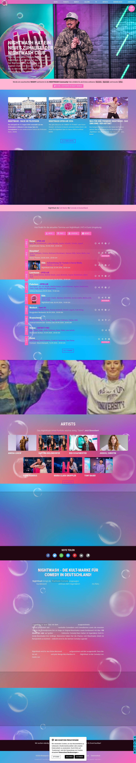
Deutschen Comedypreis (68, 626)
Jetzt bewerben (69, 646)
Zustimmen (79, 757)
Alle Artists (68, 483)
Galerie (87, 2)
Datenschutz (95, 757)
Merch (76, 2)
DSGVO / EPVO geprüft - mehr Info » (90, 761)
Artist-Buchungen (44, 656)
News (56, 2)
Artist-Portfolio (57, 432)
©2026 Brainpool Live (43, 757)
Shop (77, 656)
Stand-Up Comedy (97, 626)
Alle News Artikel (68, 142)
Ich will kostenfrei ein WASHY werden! (68, 87)
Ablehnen (69, 757)
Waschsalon (85, 585)
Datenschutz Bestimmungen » (69, 752)
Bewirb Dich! (117, 2)
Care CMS (65, 761)
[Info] (95, 244)
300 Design (48, 761)
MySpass (65, 653)
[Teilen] (99, 244)
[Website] (105, 244)
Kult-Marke (63, 209)
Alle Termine (68, 352)
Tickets (66, 2)
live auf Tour (52, 585)
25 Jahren (54, 629)
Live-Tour (57, 634)
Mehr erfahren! (37, 664)
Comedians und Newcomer (91, 582)
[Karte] (102, 244)
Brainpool (43, 658)
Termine (68, 222)
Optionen (56, 757)
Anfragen (131, 2)
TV (96, 2)
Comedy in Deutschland (79, 209)
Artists (105, 2)
